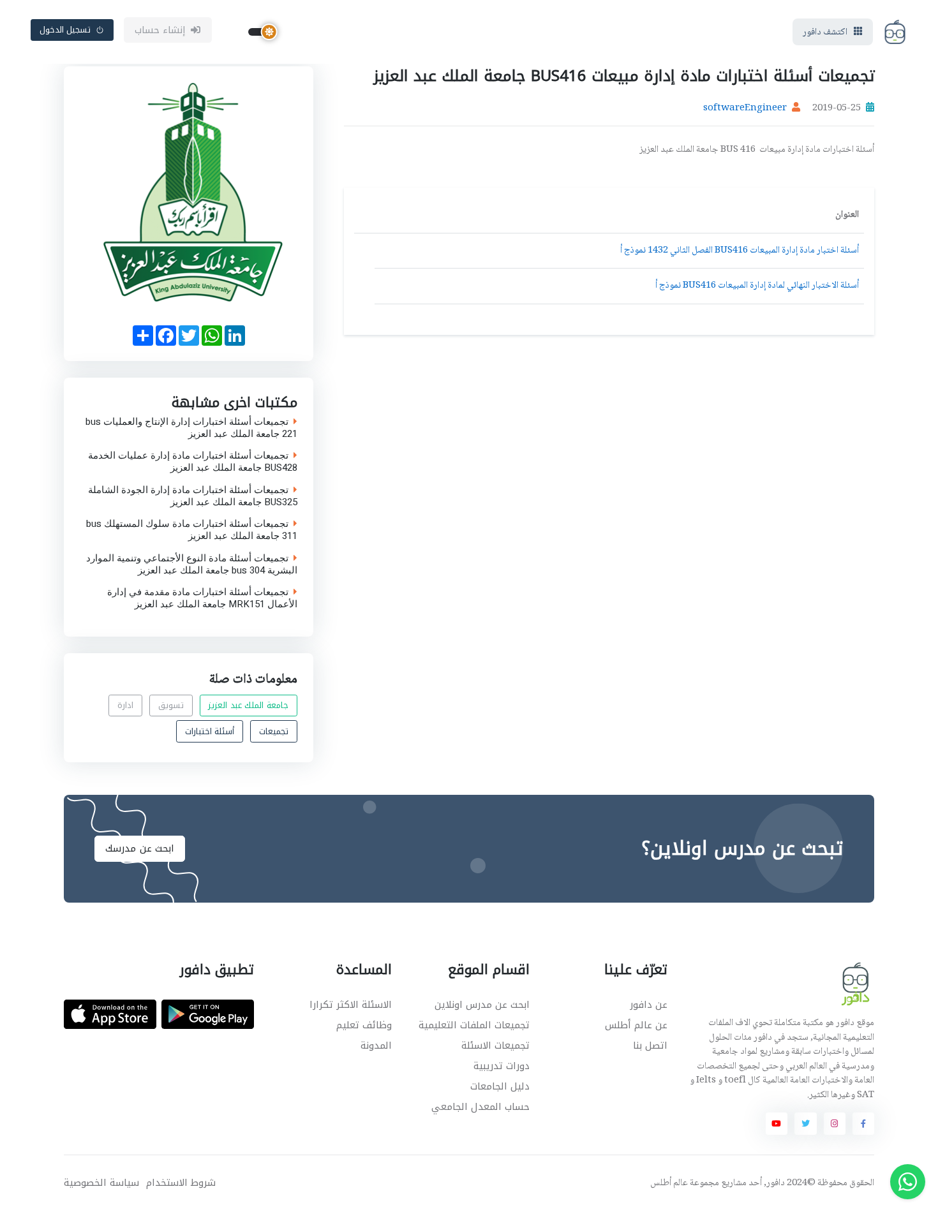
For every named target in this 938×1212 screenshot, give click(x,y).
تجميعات (273, 731)
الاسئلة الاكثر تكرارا (350, 1005)
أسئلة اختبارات (210, 731)
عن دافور (648, 1005)
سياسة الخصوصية (101, 1183)
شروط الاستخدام (181, 1183)
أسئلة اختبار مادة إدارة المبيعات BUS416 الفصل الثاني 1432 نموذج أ (739, 250)
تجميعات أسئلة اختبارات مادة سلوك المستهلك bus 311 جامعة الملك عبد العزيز (191, 530)
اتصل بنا (650, 1045)
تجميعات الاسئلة (495, 1045)
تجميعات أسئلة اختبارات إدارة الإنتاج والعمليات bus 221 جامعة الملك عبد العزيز (191, 427)
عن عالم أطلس (636, 1025)
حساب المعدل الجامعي (480, 1107)
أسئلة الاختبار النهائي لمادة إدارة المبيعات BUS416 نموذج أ (757, 285)
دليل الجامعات (500, 1086)
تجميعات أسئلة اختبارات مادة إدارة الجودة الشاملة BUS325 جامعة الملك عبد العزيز (192, 496)
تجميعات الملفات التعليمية (474, 1025)
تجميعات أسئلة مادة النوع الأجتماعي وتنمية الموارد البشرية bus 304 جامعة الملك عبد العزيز (191, 564)
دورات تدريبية (501, 1066)
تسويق (171, 705)
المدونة (376, 1045)
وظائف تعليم (364, 1025)
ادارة (125, 705)
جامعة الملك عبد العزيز (248, 705)
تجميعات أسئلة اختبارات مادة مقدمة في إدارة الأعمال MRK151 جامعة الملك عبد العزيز (202, 598)
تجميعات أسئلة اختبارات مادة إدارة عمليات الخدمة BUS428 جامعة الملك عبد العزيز (192, 462)
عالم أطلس (669, 1183)
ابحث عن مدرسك (139, 848)
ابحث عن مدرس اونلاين (482, 1005)
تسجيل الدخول (65, 30)
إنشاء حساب (160, 30)
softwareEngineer (745, 108)
